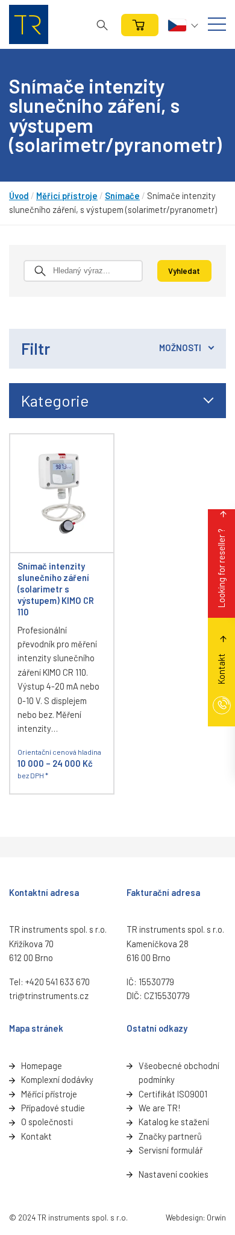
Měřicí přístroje (67, 195)
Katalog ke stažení (174, 1121)
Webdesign (184, 1217)
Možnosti (180, 347)
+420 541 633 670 (57, 981)
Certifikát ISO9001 (173, 1093)
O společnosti (47, 1121)
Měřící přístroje (49, 1093)
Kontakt (36, 1136)
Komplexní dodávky (57, 1079)
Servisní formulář (170, 1150)
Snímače (122, 195)
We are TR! (159, 1107)
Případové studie (53, 1107)
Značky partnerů (170, 1136)
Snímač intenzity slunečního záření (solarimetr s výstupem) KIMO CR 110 (55, 588)
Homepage (41, 1065)
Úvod (19, 195)
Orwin (216, 1217)
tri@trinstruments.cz (49, 995)
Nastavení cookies (173, 1174)
